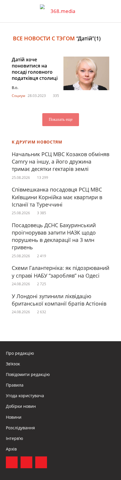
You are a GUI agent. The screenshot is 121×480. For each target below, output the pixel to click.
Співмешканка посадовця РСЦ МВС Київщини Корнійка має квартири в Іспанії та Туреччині (57, 197)
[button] (111, 11)
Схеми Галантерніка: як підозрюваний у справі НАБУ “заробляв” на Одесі (60, 271)
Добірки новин (21, 406)
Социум (18, 95)
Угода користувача (25, 395)
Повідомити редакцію (28, 374)
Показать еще (61, 119)
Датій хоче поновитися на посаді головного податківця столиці (35, 68)
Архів (11, 449)
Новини (13, 417)
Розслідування (20, 427)
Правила (14, 385)
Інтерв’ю (14, 438)
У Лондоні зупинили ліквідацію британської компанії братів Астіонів (59, 300)
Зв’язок (13, 364)
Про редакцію (20, 353)
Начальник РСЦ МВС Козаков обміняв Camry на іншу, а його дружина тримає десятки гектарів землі (60, 161)
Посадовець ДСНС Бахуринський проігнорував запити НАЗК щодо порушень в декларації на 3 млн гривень (54, 236)
